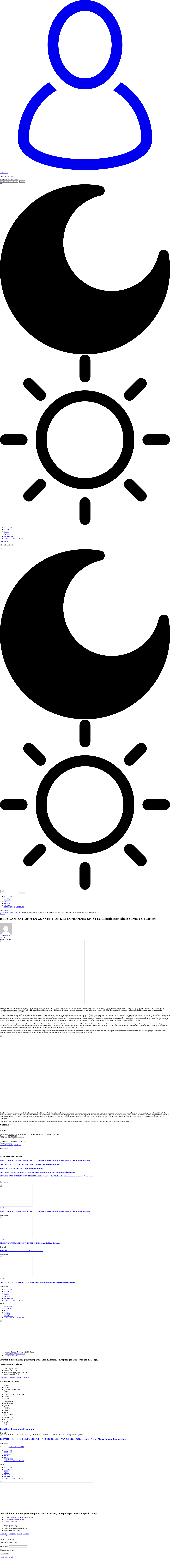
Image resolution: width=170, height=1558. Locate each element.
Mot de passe (4, 1546)
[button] (85, 1304)
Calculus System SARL (16, 1447)
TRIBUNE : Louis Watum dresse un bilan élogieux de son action (21, 1168)
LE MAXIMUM (5, 936)
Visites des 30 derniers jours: (13, 1372)
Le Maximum (4, 173)
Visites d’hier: (8, 1370)
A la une (2, 914)
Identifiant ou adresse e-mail (8, 1543)
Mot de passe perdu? (6, 1557)
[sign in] (85, 169)
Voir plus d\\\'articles (14, 179)
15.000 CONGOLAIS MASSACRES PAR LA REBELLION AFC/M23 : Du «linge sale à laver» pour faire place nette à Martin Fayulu (45, 1160)
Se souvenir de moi (8, 1550)
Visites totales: (8, 1374)
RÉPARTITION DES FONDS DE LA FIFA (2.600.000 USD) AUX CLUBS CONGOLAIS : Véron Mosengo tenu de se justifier (63, 1439)
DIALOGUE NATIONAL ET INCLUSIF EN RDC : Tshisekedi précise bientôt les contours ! (31, 1164)
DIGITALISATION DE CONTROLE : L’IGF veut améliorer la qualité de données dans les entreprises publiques (37, 1172)
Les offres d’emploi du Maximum (17, 1429)
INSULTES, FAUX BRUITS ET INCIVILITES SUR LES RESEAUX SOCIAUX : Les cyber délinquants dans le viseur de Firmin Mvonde (47, 1176)
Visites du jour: (9, 1369)
